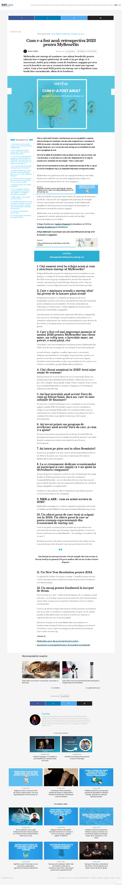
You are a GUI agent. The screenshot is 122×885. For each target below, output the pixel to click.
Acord (81, 878)
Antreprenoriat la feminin (83, 5)
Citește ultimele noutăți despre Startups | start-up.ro (68, 34)
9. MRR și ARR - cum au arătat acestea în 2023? (20, 198)
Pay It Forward (55, 5)
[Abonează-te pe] (70, 51)
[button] (117, 5)
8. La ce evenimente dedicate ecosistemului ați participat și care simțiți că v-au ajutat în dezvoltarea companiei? (20, 191)
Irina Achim (32, 51)
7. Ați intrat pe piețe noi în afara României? (21, 185)
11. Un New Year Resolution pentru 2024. (19, 212)
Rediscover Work (108, 5)
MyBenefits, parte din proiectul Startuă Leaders (58, 641)
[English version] (116, 5)
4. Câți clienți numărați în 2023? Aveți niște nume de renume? (21, 167)
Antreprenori (35, 5)
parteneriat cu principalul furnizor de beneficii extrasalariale (63, 645)
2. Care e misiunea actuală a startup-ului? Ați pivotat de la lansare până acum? (20, 152)
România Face (97, 5)
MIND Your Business (67, 5)
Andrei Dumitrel (63, 224)
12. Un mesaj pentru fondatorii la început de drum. (21, 216)
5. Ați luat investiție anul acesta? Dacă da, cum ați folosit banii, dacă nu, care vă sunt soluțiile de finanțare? (21, 173)
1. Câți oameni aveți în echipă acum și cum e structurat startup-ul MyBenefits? (21, 145)
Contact (117, 878)
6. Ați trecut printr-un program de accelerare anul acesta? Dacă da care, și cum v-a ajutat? (21, 180)
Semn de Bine (45, 5)
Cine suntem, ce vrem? (64, 878)
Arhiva (112, 878)
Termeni (96, 878)
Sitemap (106, 878)
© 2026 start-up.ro (7, 878)
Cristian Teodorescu (46, 227)
